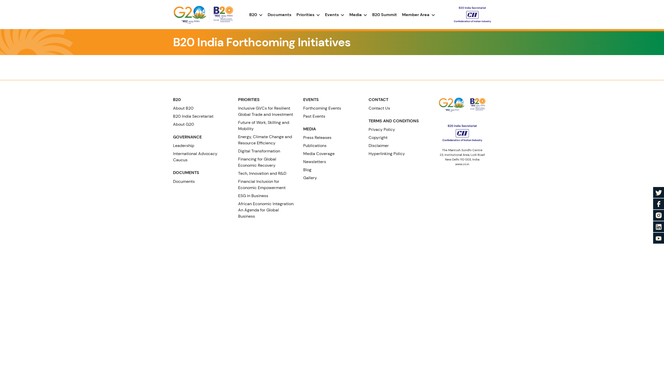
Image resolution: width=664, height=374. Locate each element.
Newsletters (314, 161)
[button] (418, 14)
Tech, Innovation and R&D (262, 173)
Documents (279, 14)
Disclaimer (379, 145)
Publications (315, 145)
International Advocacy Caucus (195, 157)
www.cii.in (462, 164)
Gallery (310, 178)
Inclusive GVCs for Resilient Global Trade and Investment (265, 111)
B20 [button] (253, 14)
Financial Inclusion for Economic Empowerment (262, 184)
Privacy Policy (382, 129)
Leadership (183, 145)
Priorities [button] (305, 14)
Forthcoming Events (322, 108)
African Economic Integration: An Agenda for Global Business (266, 210)
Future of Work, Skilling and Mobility (263, 125)
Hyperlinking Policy (387, 153)
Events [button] (332, 14)
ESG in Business (253, 195)
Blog (307, 169)
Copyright (378, 137)
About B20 (183, 108)
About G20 (183, 124)
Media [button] (356, 14)
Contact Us (379, 108)
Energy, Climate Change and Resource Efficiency (265, 140)
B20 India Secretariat (193, 116)
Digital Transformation (259, 151)
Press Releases (317, 137)
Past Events (314, 116)
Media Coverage (319, 153)
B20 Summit (384, 14)
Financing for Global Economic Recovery (257, 162)
